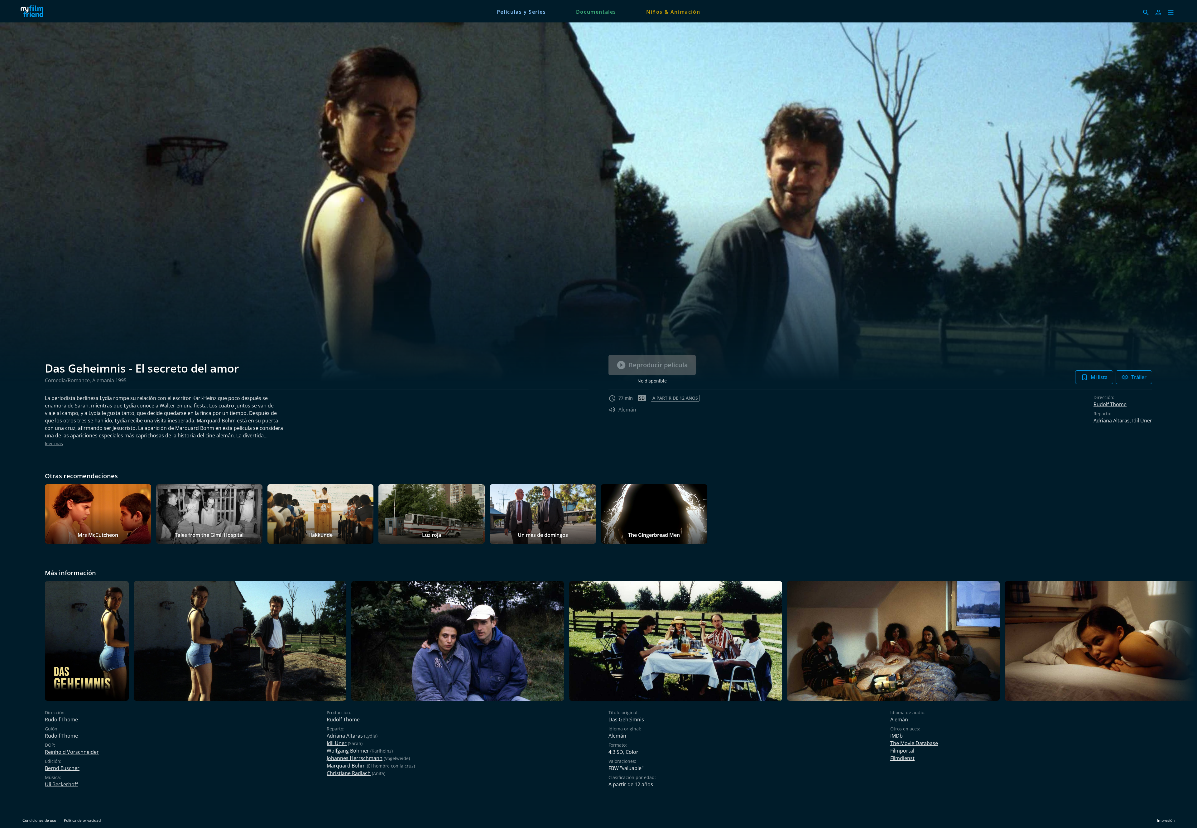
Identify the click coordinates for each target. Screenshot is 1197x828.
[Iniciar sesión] (1158, 12)
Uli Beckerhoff (61, 784)
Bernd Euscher (62, 768)
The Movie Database (914, 743)
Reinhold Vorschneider (72, 752)
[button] (1171, 12)
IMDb (896, 735)
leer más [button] (54, 443)
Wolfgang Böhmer (348, 750)
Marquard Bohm (346, 765)
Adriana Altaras (1112, 420)
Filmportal (902, 750)
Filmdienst (902, 758)
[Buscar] (1146, 12)
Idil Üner (1142, 420)
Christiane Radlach (349, 773)
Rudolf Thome (1110, 404)
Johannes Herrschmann (354, 758)
